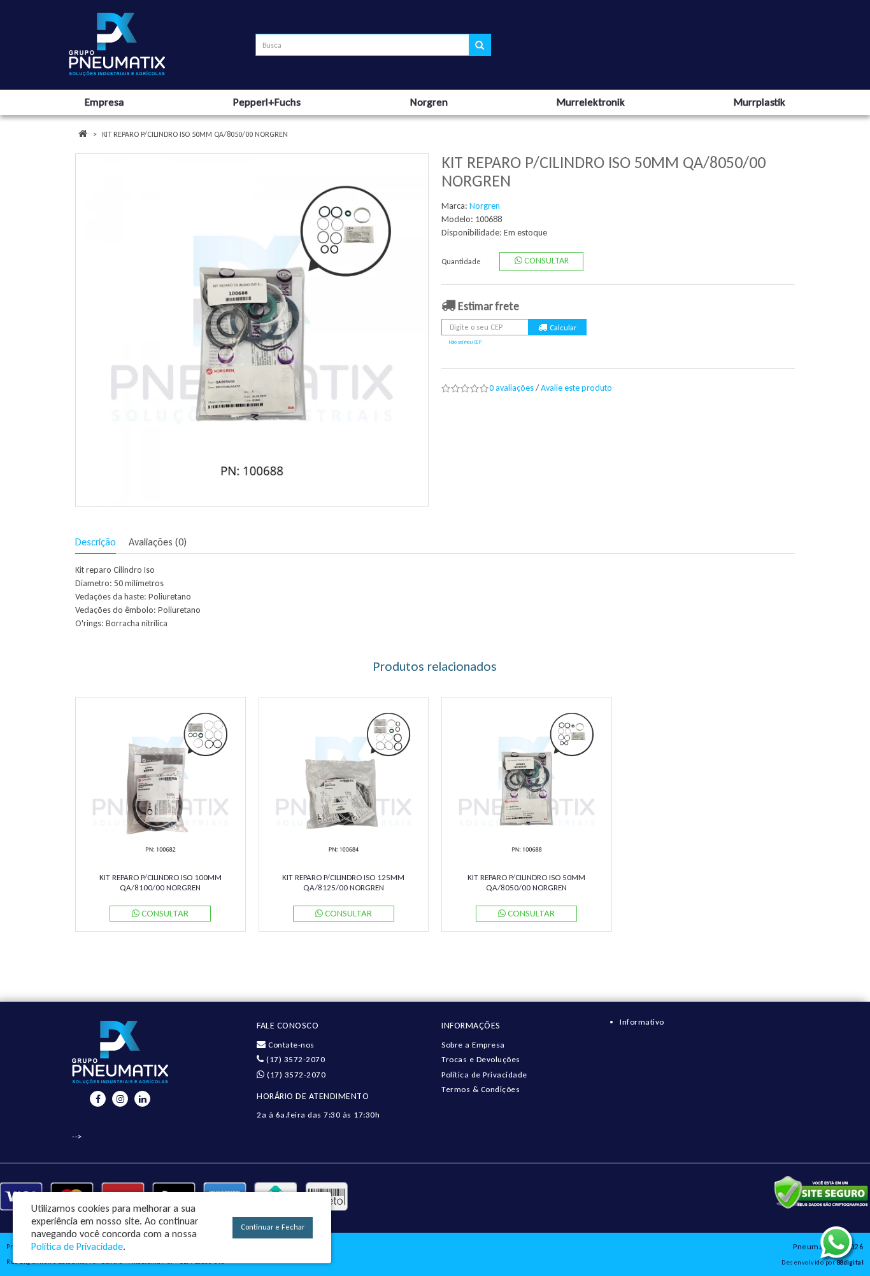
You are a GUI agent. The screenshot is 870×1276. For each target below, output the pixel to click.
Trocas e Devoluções (480, 1059)
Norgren (484, 205)
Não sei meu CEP (465, 342)
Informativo (642, 1022)
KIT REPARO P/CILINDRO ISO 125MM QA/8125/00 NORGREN (343, 882)
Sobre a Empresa (473, 1044)
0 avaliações (511, 387)
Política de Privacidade (484, 1074)
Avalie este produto (576, 387)
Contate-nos (290, 1044)
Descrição (95, 542)
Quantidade (461, 261)
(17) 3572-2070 (294, 1059)
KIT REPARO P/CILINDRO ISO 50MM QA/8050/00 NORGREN (195, 134)
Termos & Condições (480, 1089)
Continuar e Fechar (272, 1227)
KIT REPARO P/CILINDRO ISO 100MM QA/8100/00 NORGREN (160, 882)
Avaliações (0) (158, 542)
